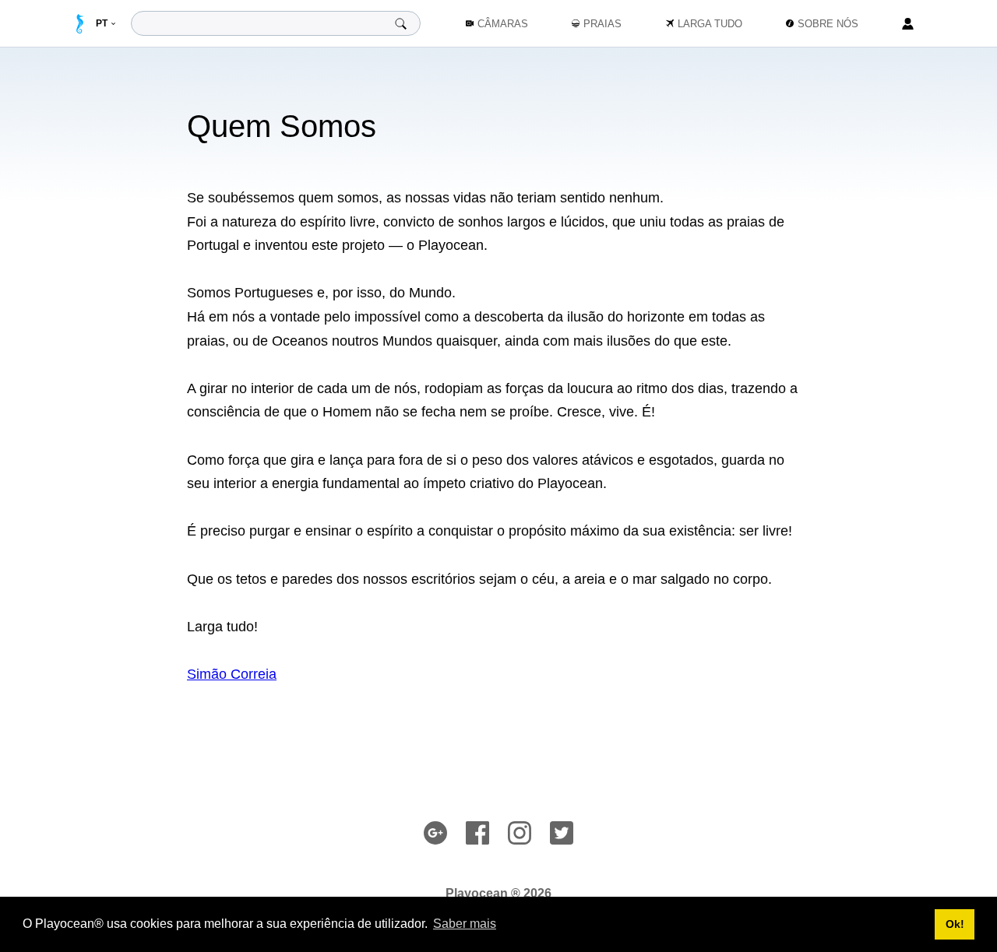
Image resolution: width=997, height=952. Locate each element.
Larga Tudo (710, 24)
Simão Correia (232, 674)
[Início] (80, 23)
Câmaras (502, 24)
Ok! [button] (955, 924)
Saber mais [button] (464, 923)
